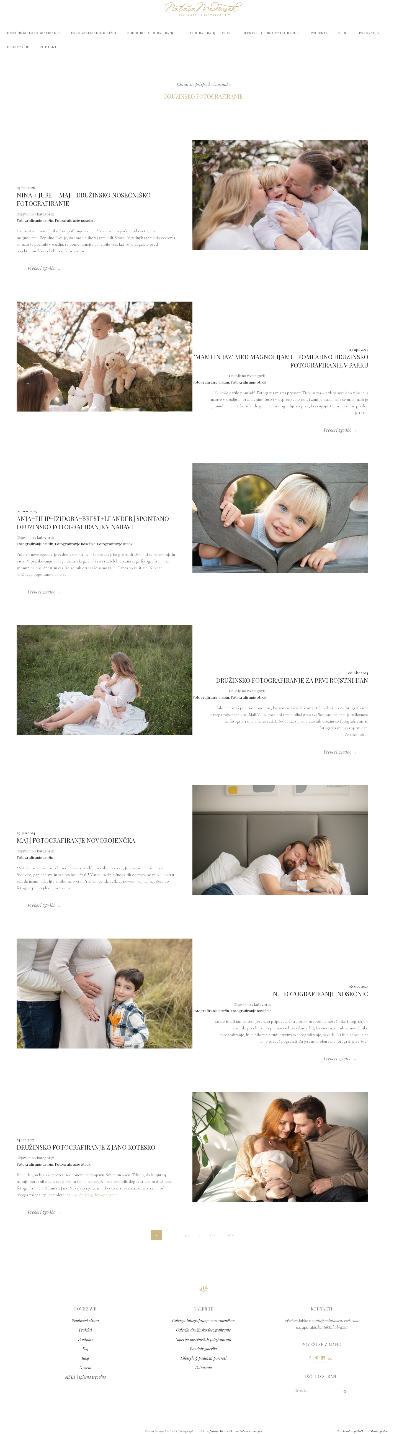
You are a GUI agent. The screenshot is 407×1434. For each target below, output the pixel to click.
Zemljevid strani (85, 1320)
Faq (85, 1348)
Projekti (319, 32)
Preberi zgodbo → (44, 268)
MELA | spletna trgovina (85, 1377)
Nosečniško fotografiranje (33, 32)
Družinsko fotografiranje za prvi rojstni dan (292, 680)
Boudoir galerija (203, 1348)
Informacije (17, 46)
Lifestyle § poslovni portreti (270, 32)
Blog (343, 32)
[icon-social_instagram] (324, 1358)
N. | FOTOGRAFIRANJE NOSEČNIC (320, 994)
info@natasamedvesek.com (336, 1320)
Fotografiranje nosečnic (75, 220)
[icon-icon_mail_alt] (331, 1358)
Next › (214, 1234)
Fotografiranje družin (93, 32)
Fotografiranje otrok (248, 382)
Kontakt (48, 46)
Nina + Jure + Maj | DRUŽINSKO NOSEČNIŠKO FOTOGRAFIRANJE (84, 199)
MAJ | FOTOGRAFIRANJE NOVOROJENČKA (76, 840)
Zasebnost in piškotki (350, 1431)
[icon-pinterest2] (318, 1358)
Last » (228, 1234)
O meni (85, 1367)
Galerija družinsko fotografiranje (203, 1330)
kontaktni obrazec (332, 1327)
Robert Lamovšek (250, 1431)
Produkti (85, 1339)
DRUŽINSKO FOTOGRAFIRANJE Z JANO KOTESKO (86, 1147)
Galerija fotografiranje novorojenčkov (203, 1320)
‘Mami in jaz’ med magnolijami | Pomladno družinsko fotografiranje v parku (281, 361)
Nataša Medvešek (221, 1431)
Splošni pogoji (379, 1431)
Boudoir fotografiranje (151, 32)
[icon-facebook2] (311, 1358)
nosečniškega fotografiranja (94, 1194)
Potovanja (369, 32)
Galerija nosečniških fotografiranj (203, 1339)
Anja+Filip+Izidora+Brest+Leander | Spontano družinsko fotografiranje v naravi (93, 522)
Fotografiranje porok (208, 32)
